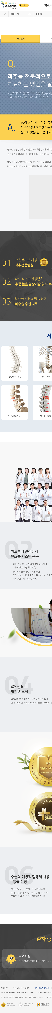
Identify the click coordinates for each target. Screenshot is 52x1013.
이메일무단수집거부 (21, 987)
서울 (23, 5)
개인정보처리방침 (41, 987)
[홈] (4, 14)
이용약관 (4, 987)
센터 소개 (15, 14)
